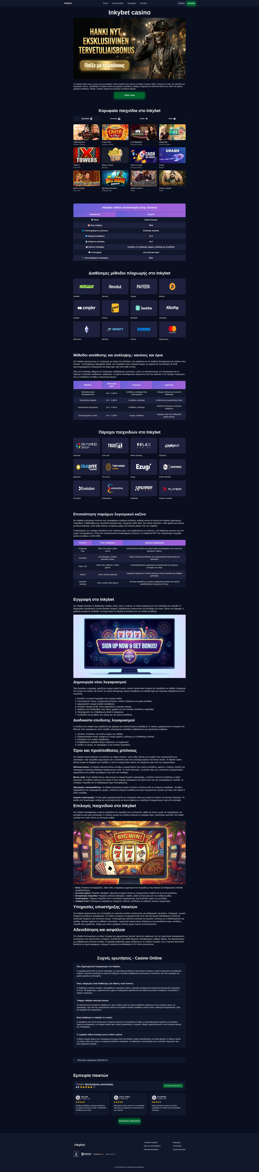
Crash (142, 118)
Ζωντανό (113, 118)
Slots (171, 118)
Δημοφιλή (85, 118)
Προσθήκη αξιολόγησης (173, 1086)
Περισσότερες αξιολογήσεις (129, 1121)
